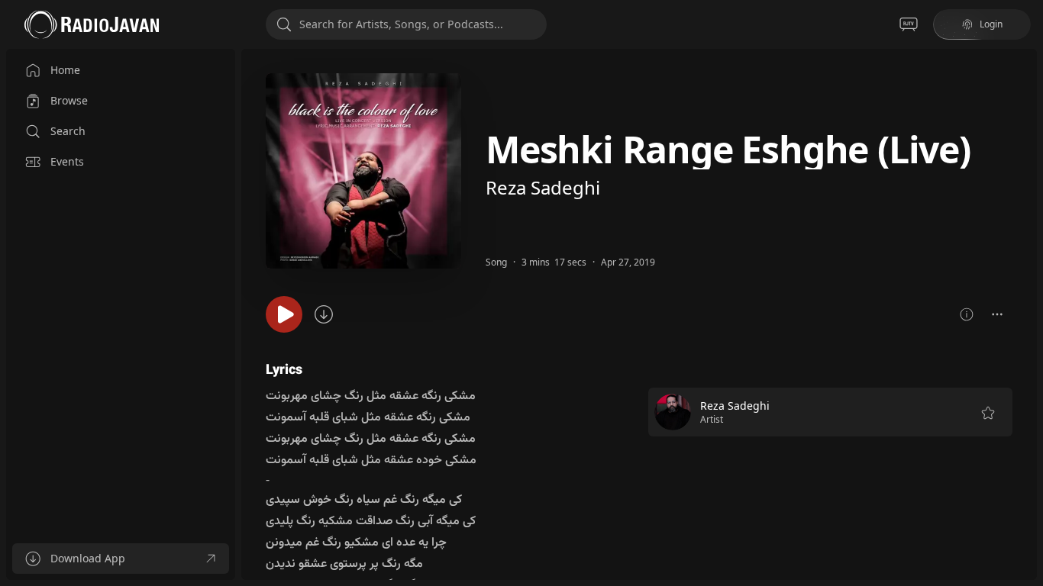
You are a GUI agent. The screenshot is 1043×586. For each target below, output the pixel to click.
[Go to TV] (908, 24)
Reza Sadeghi (543, 187)
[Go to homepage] (91, 24)
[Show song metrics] (966, 314)
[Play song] (284, 314)
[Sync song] (323, 314)
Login (991, 24)
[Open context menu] (997, 314)
